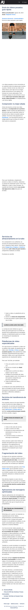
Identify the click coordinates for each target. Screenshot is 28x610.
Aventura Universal (7, 18)
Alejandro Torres (10, 14)
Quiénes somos (14, 603)
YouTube (11, 350)
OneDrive (22, 247)
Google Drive (9, 247)
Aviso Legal (6, 603)
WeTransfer (8, 409)
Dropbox (15, 247)
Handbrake (5, 117)
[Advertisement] (14, 55)
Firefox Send (17, 409)
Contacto (22, 603)
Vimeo (17, 350)
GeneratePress (14, 607)
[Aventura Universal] (2, 2)
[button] (19, 2)
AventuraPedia (18, 18)
